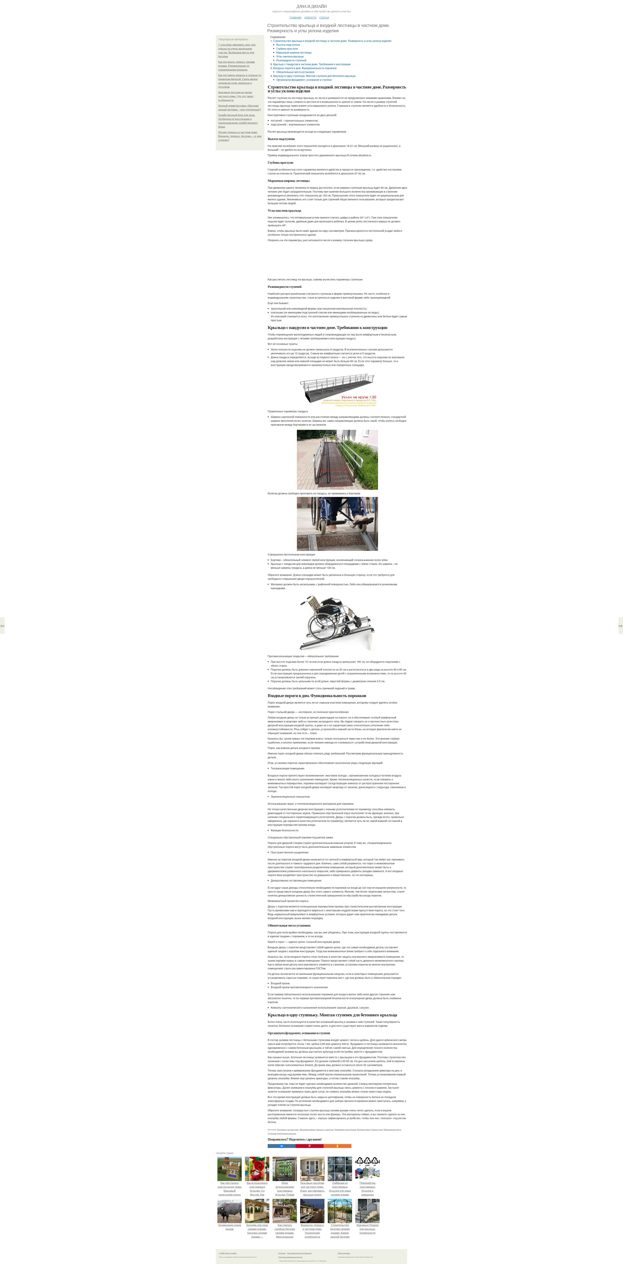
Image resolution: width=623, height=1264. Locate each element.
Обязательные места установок (295, 72)
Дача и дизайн (311, 6)
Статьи (324, 17)
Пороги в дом (376, 1129)
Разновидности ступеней (291, 60)
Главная (295, 17)
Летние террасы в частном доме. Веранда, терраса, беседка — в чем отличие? (239, 136)
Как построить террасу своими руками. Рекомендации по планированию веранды (236, 66)
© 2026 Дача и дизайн (228, 1253)
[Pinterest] (310, 1146)
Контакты (282, 1253)
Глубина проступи (287, 48)
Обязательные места (392, 1129)
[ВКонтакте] (282, 1146)
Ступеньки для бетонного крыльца (282, 1133)
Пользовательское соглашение (299, 1253)
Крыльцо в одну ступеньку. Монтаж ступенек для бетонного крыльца (314, 76)
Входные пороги (363, 1129)
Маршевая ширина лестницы (294, 52)
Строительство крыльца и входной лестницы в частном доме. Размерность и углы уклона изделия (332, 41)
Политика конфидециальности (290, 1257)
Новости (310, 17)
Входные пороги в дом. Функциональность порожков (305, 68)
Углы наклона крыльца (290, 56)
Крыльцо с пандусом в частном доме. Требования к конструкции (312, 64)
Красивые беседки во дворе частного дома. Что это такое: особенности (236, 96)
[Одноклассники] (337, 1146)
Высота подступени (288, 45)
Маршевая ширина (307, 1129)
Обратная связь (344, 1253)
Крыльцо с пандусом (324, 1129)
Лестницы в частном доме (288, 1129)
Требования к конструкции (345, 1129)
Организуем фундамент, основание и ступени (304, 80)
